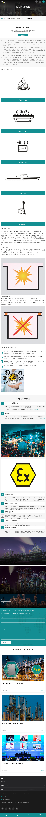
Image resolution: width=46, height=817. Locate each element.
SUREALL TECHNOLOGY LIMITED (13, 802)
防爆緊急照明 (23, 162)
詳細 (42, 690)
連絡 (2, 789)
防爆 (2, 599)
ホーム (5, 18)
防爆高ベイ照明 (23, 100)
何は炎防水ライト (36, 409)
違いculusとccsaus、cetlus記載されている (12, 723)
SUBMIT (5, 642)
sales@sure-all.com (7, 796)
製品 (8, 18)
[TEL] (17, 815)
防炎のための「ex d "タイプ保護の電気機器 (12, 683)
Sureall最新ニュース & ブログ (23, 649)
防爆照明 (30, 18)
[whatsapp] (28, 815)
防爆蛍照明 (23, 193)
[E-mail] (5, 815)
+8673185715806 (6, 799)
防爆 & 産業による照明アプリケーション (18, 18)
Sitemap (3, 804)
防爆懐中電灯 (23, 224)
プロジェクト (5, 578)
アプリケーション (7, 549)
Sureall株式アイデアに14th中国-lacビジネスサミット (15, 763)
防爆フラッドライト (23, 131)
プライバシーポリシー (11, 804)
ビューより (6, 552)
